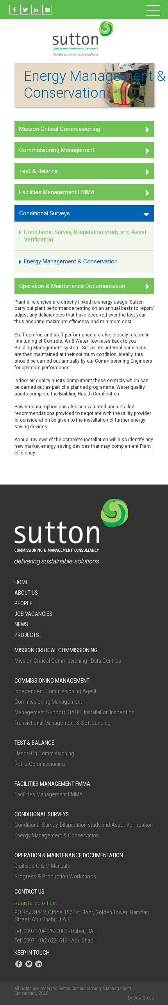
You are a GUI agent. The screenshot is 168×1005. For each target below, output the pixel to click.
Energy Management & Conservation (71, 261)
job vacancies (33, 613)
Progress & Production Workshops (55, 876)
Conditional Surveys (44, 213)
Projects (26, 634)
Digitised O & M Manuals (42, 865)
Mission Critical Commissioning (59, 128)
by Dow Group (141, 998)
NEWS (21, 624)
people (23, 603)
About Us (26, 592)
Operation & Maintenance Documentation (72, 286)
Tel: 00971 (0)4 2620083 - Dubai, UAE (55, 931)
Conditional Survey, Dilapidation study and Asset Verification (85, 236)
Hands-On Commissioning (44, 753)
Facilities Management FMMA (57, 192)
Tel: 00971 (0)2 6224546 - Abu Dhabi (54, 940)
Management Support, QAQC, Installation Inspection (74, 712)
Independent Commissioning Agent (55, 691)
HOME (21, 582)
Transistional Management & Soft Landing (62, 722)
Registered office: (35, 903)
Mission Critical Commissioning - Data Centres (67, 660)
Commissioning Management (57, 150)
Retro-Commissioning (39, 763)
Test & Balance (38, 171)
